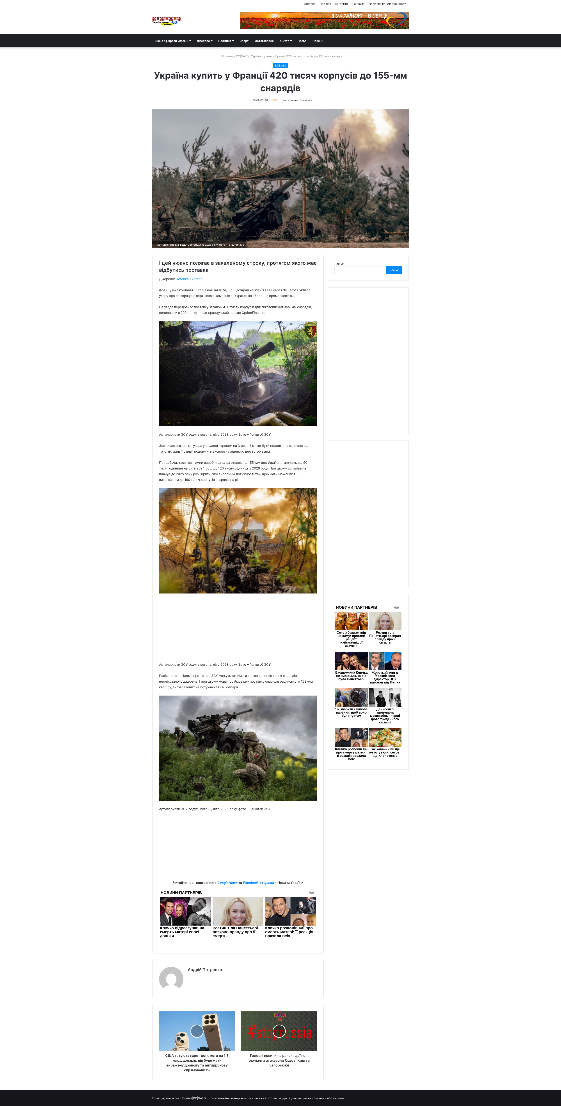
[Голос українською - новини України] (166, 21)
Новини (317, 41)
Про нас (325, 3)
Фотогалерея (264, 41)
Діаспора (203, 41)
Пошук (339, 264)
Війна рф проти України (171, 41)
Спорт (244, 41)
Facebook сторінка (258, 883)
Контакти (341, 3)
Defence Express (189, 279)
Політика (224, 41)
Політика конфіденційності (388, 3)
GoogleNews (227, 883)
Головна (309, 3)
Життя (284, 41)
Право (302, 41)
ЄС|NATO (242, 56)
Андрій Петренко (205, 969)
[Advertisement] (238, 629)
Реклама (358, 3)
